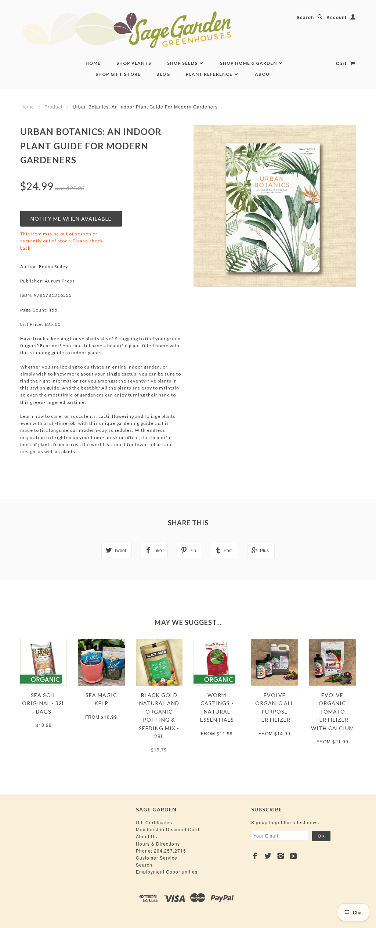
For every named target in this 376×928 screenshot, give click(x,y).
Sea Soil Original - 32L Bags (43, 703)
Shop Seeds (183, 63)
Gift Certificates (154, 822)
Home (93, 63)
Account (336, 17)
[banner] (167, 29)
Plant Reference (210, 74)
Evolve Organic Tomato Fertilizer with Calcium (332, 711)
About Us (146, 836)
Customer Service (156, 857)
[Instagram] (281, 856)
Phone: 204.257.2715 (161, 850)
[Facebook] (255, 856)
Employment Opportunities (167, 871)
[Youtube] (293, 856)
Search (305, 17)
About (264, 74)
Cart (342, 63)
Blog (163, 74)
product (53, 106)
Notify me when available (71, 219)
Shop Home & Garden (249, 63)
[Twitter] (268, 856)
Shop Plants (133, 63)
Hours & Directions (158, 843)
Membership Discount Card (167, 829)
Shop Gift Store (118, 74)
